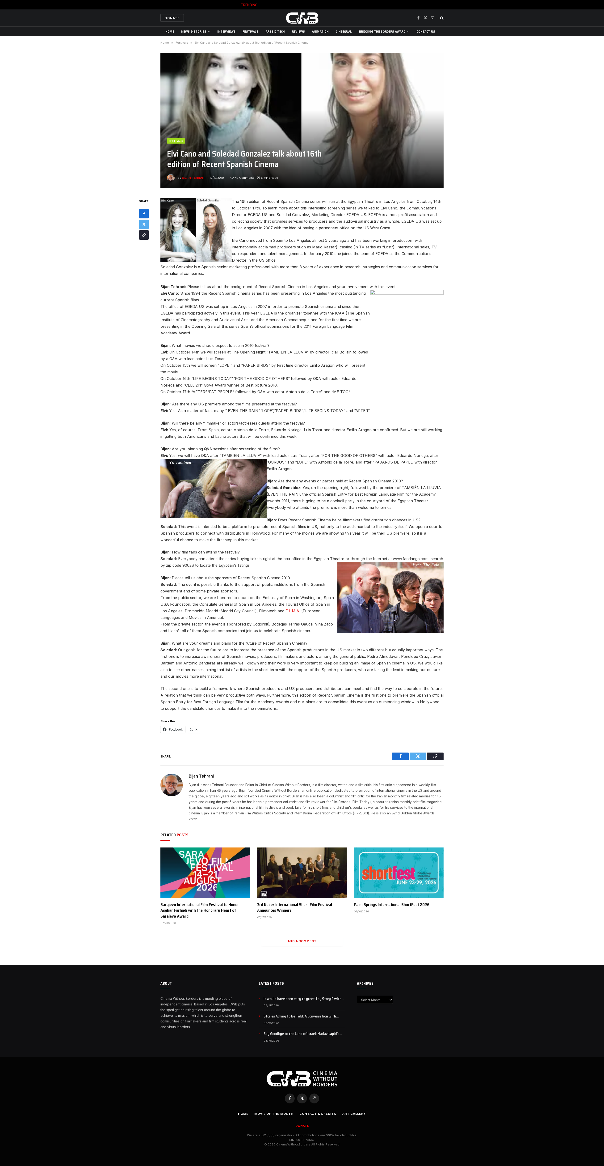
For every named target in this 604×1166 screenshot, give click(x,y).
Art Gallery (354, 1113)
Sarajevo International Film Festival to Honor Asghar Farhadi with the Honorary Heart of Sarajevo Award (199, 910)
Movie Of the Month (274, 1113)
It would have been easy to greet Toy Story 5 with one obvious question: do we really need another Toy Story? (304, 999)
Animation (320, 31)
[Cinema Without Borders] (302, 17)
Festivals (250, 31)
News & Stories (193, 31)
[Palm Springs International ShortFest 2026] (399, 872)
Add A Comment (302, 941)
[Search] (441, 18)
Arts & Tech (275, 31)
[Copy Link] (144, 235)
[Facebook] (144, 214)
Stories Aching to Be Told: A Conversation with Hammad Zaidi (313, 5)
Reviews (298, 31)
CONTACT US (425, 31)
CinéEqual (344, 31)
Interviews (226, 31)
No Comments (245, 177)
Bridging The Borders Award (382, 31)
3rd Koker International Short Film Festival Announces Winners (294, 907)
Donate (172, 18)
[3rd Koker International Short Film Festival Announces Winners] (302, 872)
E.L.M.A (291, 611)
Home (169, 31)
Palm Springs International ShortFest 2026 (391, 904)
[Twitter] (144, 224)
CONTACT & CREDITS (317, 1113)
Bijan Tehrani (193, 177)
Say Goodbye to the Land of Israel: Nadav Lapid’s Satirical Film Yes (301, 1034)
